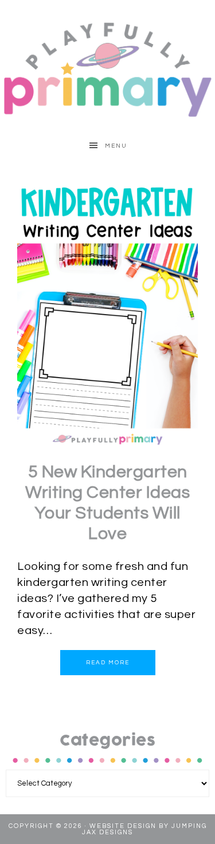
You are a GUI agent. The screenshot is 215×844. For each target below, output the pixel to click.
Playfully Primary (107, 68)
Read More (108, 662)
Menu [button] (116, 146)
